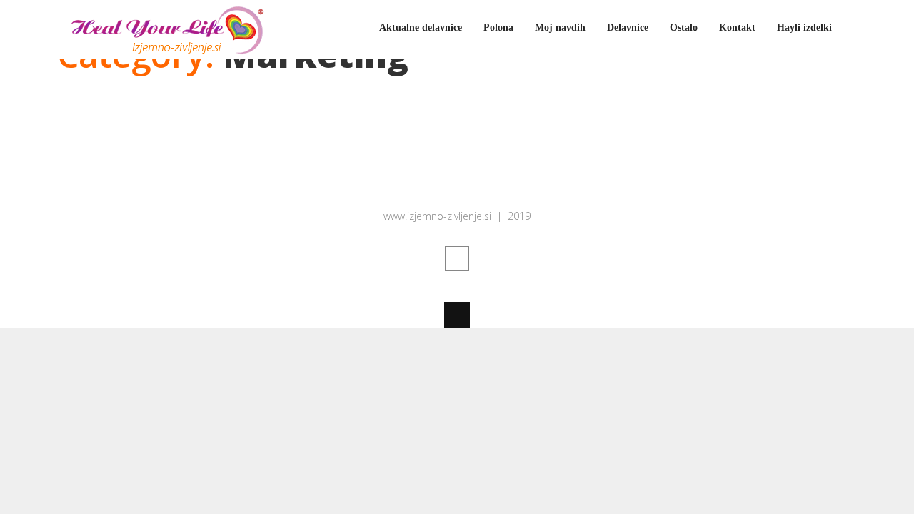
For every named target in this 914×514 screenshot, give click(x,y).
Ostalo (684, 27)
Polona (498, 27)
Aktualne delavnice (420, 27)
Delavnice (627, 27)
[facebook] (457, 258)
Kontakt (737, 27)
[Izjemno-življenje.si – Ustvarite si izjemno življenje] (164, 50)
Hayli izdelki (804, 27)
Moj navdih (560, 27)
